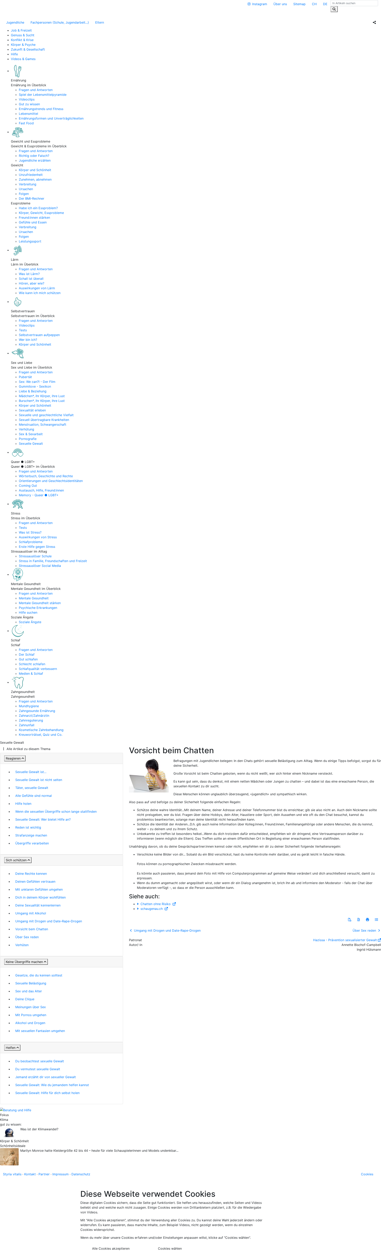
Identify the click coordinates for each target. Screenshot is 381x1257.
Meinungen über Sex (30, 1007)
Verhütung (26, 429)
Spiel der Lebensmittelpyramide (42, 95)
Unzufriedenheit (31, 175)
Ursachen (26, 189)
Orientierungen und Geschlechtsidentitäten (51, 481)
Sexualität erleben (32, 410)
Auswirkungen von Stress (38, 537)
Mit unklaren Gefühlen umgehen (39, 889)
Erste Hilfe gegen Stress (37, 547)
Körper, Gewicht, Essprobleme (41, 213)
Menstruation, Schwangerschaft (42, 424)
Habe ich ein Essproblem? (38, 208)
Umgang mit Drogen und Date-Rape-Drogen (48, 921)
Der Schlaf (27, 654)
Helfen (10, 1048)
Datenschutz (80, 1174)
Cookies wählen (170, 1248)
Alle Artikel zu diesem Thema (28, 749)
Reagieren (13, 758)
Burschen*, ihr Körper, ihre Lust (42, 401)
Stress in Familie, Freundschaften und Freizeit (53, 561)
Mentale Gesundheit (34, 598)
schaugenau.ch (152, 909)
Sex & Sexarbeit (31, 434)
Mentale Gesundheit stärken (40, 603)
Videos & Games (23, 59)
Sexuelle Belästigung (30, 983)
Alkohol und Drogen (30, 1023)
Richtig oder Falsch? (34, 156)
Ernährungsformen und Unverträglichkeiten (51, 118)
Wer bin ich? (28, 340)
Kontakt (30, 1174)
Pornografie (28, 439)
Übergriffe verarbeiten (32, 843)
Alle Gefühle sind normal (33, 796)
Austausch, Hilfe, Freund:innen (41, 490)
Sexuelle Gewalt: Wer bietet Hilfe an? (43, 819)
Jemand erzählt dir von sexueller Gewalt (45, 1077)
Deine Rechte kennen (31, 874)
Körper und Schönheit (35, 170)
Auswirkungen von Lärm (37, 288)
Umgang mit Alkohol (30, 913)
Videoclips (27, 99)
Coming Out (28, 486)
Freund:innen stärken (34, 217)
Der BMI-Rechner (31, 198)
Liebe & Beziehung (32, 391)
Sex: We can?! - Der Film (37, 382)
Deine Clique (24, 999)
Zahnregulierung (31, 720)
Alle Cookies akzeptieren (111, 1248)
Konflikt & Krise (22, 40)
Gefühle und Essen (33, 222)
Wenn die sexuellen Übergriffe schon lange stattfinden (56, 811)
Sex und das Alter (28, 991)
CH (314, 4)
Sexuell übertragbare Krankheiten (44, 420)
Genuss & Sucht (22, 35)
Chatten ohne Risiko (156, 904)
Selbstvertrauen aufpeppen (39, 335)
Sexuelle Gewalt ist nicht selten (38, 780)
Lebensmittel (28, 114)
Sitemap (299, 4)
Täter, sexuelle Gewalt (31, 788)
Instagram (259, 4)
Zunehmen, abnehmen (35, 179)
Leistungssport (30, 241)
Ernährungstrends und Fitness (41, 109)
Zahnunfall (26, 725)
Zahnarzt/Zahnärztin (34, 716)
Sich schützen (16, 860)
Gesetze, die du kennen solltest (38, 975)
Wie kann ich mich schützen (40, 293)
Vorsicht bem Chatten (31, 929)
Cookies (367, 1174)
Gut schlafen (28, 659)
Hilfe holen (23, 804)
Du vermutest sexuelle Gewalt (37, 1069)
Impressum (60, 1174)
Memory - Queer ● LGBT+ (39, 495)
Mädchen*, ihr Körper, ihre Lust (42, 396)
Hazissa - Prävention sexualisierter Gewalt (345, 940)
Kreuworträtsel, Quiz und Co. (40, 735)
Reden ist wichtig (28, 827)
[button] (349, 919)
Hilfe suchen (28, 612)
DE (325, 4)
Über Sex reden (27, 937)
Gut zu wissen (29, 104)
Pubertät (25, 377)
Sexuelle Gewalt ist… (30, 772)
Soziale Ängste (30, 622)
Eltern (99, 22)
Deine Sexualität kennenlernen (38, 905)
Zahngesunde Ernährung (37, 711)
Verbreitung (27, 184)
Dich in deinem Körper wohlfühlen (40, 897)
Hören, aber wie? (31, 283)
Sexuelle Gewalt (31, 444)
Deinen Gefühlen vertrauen (35, 881)
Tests (23, 330)
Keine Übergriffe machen (24, 962)
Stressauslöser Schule (35, 556)
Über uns (280, 4)
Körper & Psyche (23, 45)
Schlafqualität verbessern (38, 669)
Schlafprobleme (30, 542)
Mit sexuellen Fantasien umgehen (40, 1031)
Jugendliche (15, 22)
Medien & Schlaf (31, 673)
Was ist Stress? (30, 532)
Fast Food (26, 123)
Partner (44, 1174)
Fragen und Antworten (36, 90)
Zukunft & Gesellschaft (28, 49)
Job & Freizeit (21, 30)
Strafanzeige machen (31, 835)
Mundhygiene (29, 706)
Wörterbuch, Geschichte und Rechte (46, 476)
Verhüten (22, 945)
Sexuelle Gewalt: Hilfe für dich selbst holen (47, 1093)
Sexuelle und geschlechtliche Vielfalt (46, 415)
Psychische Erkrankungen (38, 608)
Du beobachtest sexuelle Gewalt (39, 1061)
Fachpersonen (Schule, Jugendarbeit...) (60, 22)
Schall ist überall (31, 279)
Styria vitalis (12, 1174)
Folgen (24, 194)
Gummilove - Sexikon (35, 386)
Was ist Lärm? (29, 274)
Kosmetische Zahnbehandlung (41, 730)
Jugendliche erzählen (35, 160)
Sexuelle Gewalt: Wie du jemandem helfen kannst (52, 1085)
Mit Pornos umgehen (30, 1015)
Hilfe (14, 54)
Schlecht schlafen (32, 664)
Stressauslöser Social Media (40, 566)
